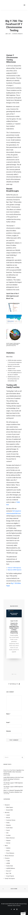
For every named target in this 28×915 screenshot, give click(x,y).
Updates (15, 33)
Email (8, 722)
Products (20, 33)
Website (8, 731)
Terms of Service (16, 905)
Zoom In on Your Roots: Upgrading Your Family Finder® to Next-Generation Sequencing (14, 628)
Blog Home (14, 888)
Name (8, 714)
